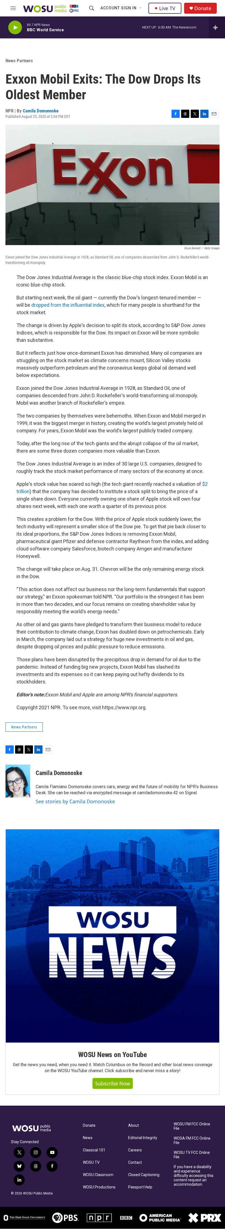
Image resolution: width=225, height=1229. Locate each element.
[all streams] (217, 27)
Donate (202, 8)
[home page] (36, 1128)
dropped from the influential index (68, 305)
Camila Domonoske (40, 110)
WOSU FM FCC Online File (192, 1126)
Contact (135, 1162)
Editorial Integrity (142, 1138)
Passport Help (140, 1187)
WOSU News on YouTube (112, 1055)
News (87, 1138)
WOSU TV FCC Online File (192, 1155)
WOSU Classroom (98, 1175)
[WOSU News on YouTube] (112, 936)
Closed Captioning (143, 1175)
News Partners (19, 60)
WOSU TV (91, 1162)
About (133, 1125)
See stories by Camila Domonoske (75, 801)
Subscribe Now (112, 1083)
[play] (15, 27)
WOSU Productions (99, 1187)
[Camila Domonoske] (17, 781)
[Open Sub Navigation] (141, 8)
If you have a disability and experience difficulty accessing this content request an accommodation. (193, 1176)
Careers (135, 1150)
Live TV (167, 8)
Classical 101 (94, 1150)
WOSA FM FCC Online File (192, 1140)
